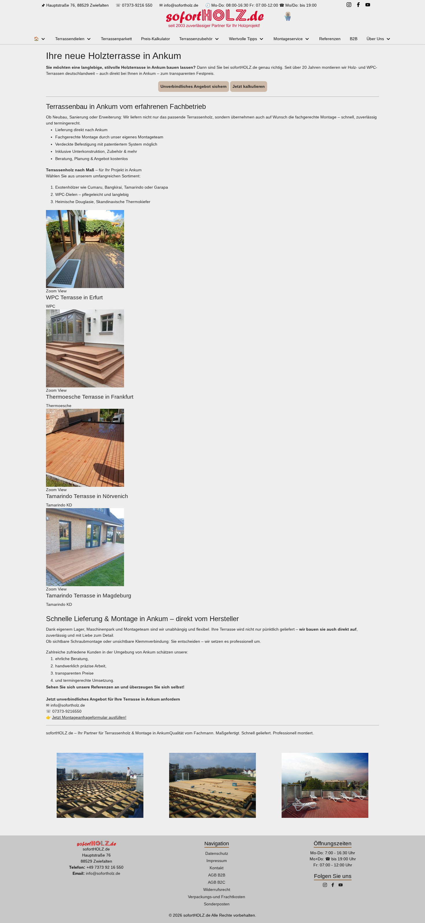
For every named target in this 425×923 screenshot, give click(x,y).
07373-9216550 (67, 711)
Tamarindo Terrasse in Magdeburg (88, 596)
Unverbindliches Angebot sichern (193, 86)
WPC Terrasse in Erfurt (74, 297)
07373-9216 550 (137, 5)
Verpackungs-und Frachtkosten (216, 896)
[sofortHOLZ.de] (214, 18)
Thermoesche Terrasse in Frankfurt (89, 397)
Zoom (51, 291)
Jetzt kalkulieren (248, 86)
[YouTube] (367, 5)
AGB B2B (216, 875)
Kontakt (216, 868)
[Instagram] (349, 5)
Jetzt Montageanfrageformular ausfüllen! (89, 717)
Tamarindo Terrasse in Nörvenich (87, 496)
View (62, 291)
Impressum (216, 860)
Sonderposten (217, 904)
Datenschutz (216, 853)
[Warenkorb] (289, 19)
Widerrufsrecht (216, 889)
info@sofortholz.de (181, 5)
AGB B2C (216, 882)
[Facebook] (358, 5)
